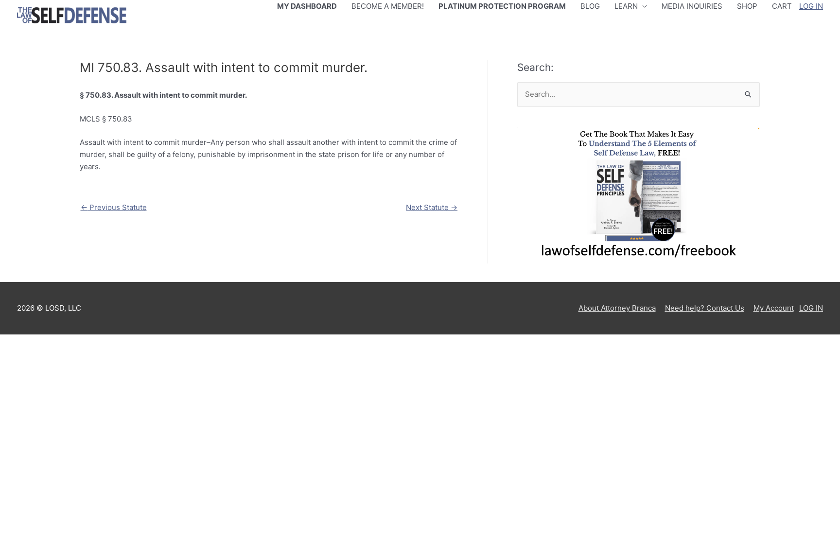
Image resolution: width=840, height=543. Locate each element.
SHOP (747, 6)
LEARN (626, 6)
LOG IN (811, 6)
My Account (773, 308)
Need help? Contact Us (704, 308)
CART (782, 6)
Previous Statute (114, 207)
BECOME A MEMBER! (387, 6)
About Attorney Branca (617, 308)
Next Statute (431, 207)
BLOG (590, 6)
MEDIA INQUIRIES (692, 6)
